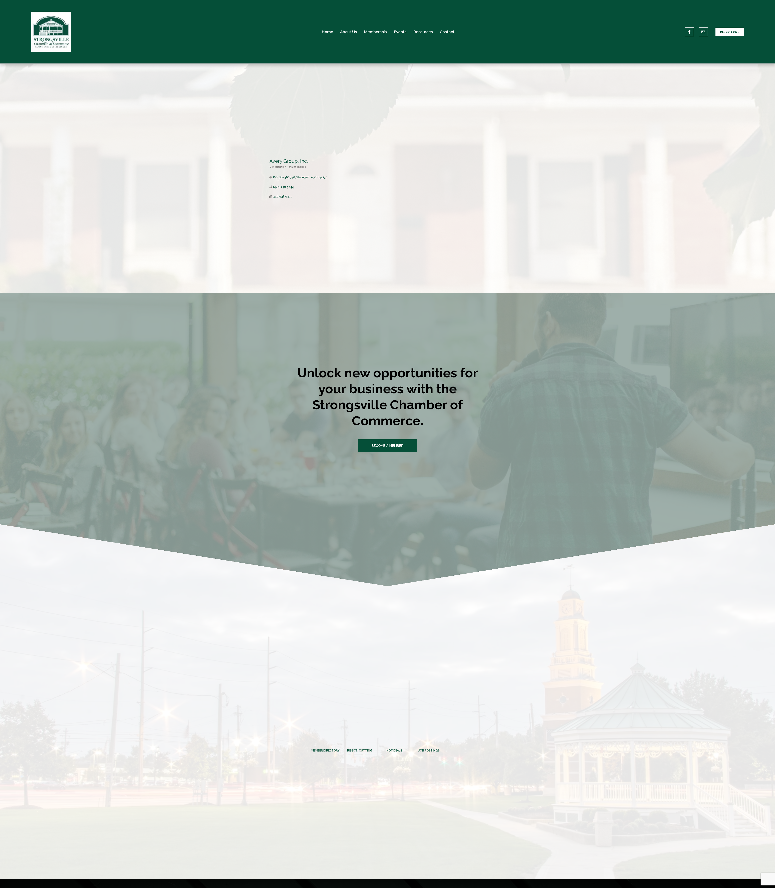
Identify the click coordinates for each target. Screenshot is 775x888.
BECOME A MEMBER (388, 446)
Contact (447, 31)
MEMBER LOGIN (729, 31)
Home (327, 31)
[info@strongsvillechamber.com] (703, 31)
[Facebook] (689, 31)
